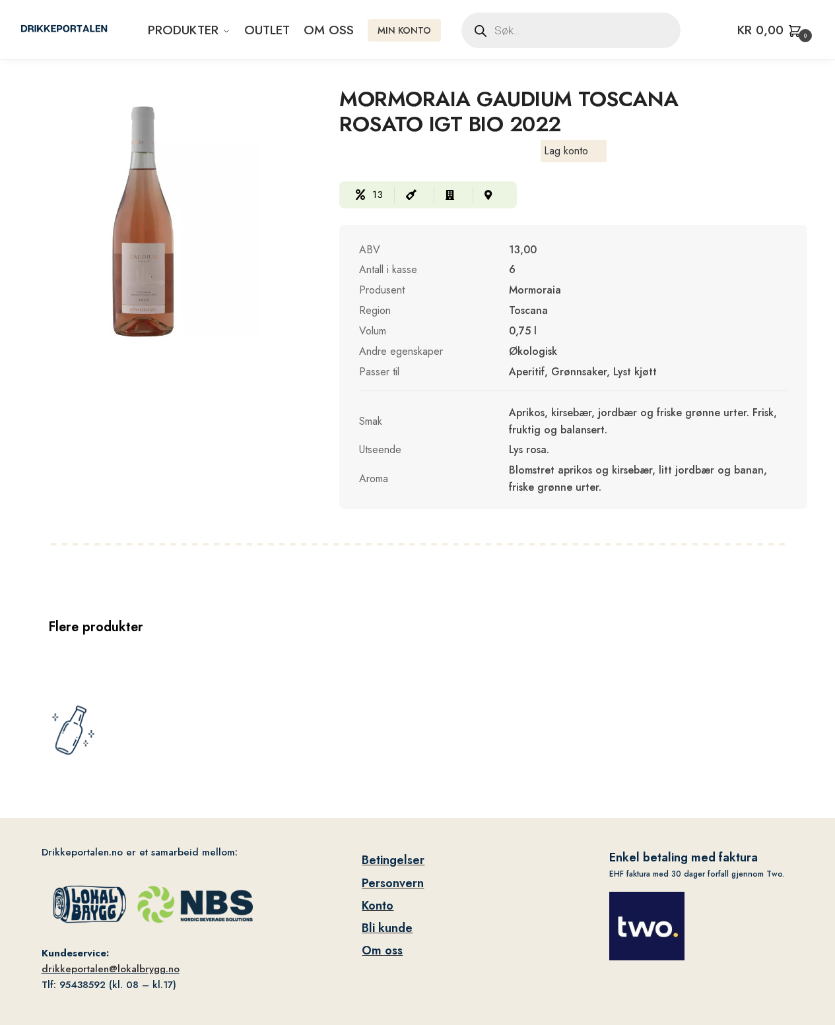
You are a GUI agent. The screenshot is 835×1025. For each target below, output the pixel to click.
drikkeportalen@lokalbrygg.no (111, 969)
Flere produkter (95, 627)
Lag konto (566, 150)
